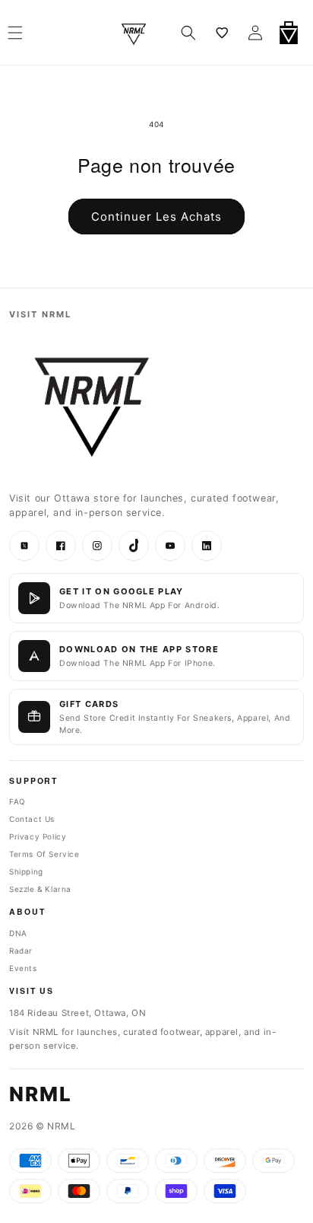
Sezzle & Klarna (40, 888)
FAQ (17, 801)
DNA (18, 933)
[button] (188, 32)
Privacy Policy (37, 836)
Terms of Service (44, 853)
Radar (21, 950)
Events (23, 968)
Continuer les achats (156, 216)
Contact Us (32, 818)
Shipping (26, 871)
